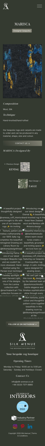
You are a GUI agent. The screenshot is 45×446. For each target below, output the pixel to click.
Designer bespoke (21, 30)
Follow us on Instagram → (22, 324)
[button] (39, 6)
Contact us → (22, 143)
